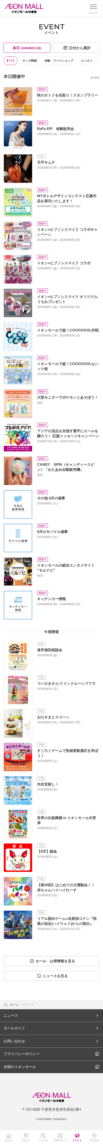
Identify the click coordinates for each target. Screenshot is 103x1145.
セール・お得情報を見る (55, 961)
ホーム (14, 1004)
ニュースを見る (55, 976)
